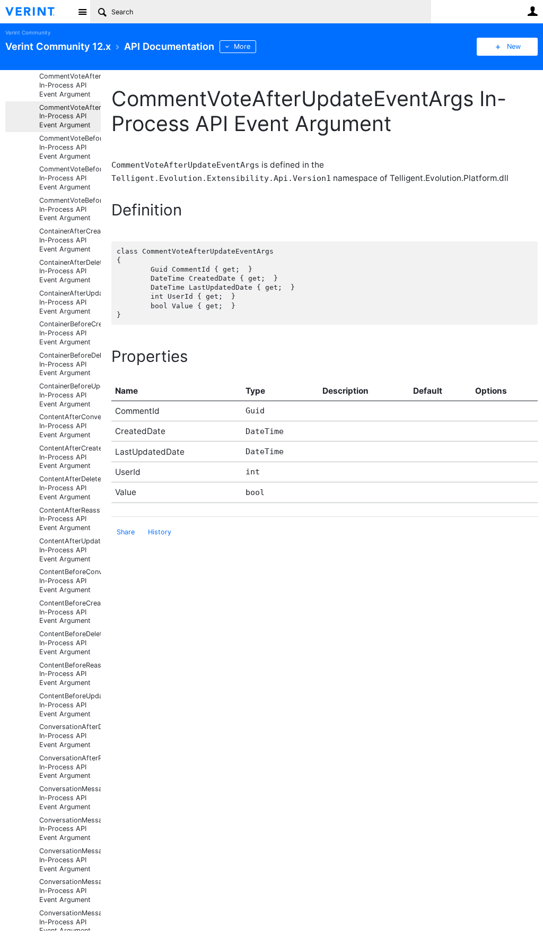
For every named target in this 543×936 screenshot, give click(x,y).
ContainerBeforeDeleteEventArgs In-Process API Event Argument (70, 364)
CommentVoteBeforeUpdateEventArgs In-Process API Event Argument (70, 209)
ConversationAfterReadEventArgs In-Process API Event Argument (70, 767)
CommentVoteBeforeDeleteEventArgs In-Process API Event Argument (70, 178)
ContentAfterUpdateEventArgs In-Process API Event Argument (70, 550)
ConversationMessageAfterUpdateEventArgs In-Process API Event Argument (70, 860)
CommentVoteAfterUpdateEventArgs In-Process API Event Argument (70, 116)
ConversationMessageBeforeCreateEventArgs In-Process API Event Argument (70, 891)
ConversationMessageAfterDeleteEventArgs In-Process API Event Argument (70, 829)
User (532, 11)
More (242, 46)
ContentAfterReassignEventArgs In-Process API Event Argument (70, 519)
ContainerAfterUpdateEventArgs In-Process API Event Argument (70, 302)
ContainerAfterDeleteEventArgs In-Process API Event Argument (70, 271)
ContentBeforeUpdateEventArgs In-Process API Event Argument (70, 705)
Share (126, 532)
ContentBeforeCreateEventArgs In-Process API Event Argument (70, 612)
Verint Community (27, 33)
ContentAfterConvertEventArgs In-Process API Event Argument (70, 426)
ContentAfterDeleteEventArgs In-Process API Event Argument (70, 488)
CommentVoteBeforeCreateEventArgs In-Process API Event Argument (70, 147)
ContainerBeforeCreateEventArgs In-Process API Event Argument (70, 333)
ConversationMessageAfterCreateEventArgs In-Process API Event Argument (70, 798)
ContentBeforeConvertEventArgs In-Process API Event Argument (70, 581)
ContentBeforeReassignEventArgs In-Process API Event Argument (70, 674)
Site (82, 12)
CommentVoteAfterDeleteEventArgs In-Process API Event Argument (70, 85)
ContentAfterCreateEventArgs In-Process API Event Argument (70, 457)
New (514, 46)
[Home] (38, 11)
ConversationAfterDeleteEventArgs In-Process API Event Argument (70, 736)
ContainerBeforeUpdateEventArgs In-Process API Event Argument (70, 395)
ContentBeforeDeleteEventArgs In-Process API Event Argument (70, 643)
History (159, 532)
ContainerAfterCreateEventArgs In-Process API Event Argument (70, 240)
